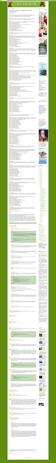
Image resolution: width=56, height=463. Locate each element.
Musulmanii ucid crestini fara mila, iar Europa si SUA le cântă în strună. (45, 342)
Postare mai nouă (11, 452)
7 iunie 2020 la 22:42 (18, 376)
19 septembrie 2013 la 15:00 (16, 286)
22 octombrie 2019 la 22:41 (17, 321)
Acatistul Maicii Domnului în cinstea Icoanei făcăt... (43, 210)
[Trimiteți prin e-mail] (19, 223)
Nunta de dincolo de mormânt (44, 355)
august (41, 216)
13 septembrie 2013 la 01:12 (18, 232)
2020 (40, 176)
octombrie (41, 214)
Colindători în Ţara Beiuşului (42, 240)
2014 (40, 182)
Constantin (12, 417)
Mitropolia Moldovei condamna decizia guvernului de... (43, 200)
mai (40, 218)
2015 (40, 181)
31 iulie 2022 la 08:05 (15, 422)
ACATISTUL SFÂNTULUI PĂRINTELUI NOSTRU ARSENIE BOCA (43, 206)
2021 (40, 175)
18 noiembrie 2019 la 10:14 (17, 327)
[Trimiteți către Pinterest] (22, 223)
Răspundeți (12, 253)
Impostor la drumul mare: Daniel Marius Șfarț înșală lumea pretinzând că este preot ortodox (45, 377)
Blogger (31, 457)
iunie (40, 217)
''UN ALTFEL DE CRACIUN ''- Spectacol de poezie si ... (43, 203)
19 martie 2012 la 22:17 (15, 250)
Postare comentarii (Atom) (15, 453)
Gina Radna (12, 357)
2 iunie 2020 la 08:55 (16, 357)
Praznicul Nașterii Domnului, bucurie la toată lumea (43, 192)
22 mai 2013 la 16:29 (17, 277)
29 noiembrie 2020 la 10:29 (17, 417)
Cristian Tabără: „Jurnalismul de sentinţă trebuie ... (43, 196)
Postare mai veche (34, 452)
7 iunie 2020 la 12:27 (16, 369)
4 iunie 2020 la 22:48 (19, 364)
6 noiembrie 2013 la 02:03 (18, 238)
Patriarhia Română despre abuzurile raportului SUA (43, 189)
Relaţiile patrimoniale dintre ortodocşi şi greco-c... (43, 195)
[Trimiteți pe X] (20, 223)
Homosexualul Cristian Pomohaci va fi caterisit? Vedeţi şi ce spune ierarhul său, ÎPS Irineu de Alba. (45, 362)
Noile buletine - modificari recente (45, 383)
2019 (40, 177)
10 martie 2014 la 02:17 (15, 300)
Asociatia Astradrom (41, 166)
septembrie (41, 215)
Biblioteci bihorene (41, 230)
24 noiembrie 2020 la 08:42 (17, 394)
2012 (40, 184)
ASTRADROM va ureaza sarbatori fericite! (42, 190)
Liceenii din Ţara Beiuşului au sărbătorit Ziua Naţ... (43, 204)
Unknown (12, 321)
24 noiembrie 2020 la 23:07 (17, 398)
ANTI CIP (40, 233)
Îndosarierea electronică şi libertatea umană (42, 232)
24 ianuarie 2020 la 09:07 (16, 343)
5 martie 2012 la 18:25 (15, 244)
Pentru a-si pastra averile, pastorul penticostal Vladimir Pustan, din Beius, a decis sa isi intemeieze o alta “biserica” (43, 336)
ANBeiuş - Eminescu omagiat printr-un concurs (42, 236)
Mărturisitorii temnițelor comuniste (42, 199)
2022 (40, 174)
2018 (40, 178)
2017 (40, 179)
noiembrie (41, 213)
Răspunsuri (13, 231)
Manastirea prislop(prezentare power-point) (43, 193)
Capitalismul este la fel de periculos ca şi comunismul (42, 234)
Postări (40, 399)
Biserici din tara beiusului (42, 227)
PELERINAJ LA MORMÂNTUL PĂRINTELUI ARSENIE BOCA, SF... (43, 209)
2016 (40, 180)
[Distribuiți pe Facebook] (21, 223)
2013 (40, 183)
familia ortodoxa (41, 225)
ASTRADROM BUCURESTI (42, 231)
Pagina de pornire (23, 452)
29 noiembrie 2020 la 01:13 (17, 407)
